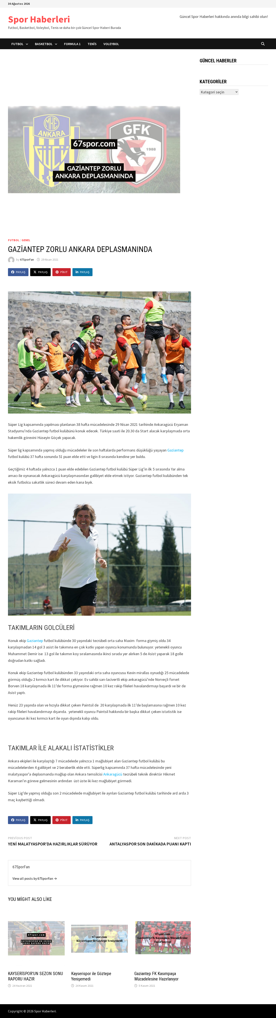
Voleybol (111, 44)
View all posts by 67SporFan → (35, 878)
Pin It (63, 272)
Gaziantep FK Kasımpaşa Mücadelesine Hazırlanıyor (156, 976)
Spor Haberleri (39, 19)
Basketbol (44, 44)
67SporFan (27, 259)
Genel (26, 240)
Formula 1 (72, 44)
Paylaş (20, 272)
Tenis (92, 44)
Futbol (17, 44)
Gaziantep (175, 450)
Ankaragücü (112, 774)
